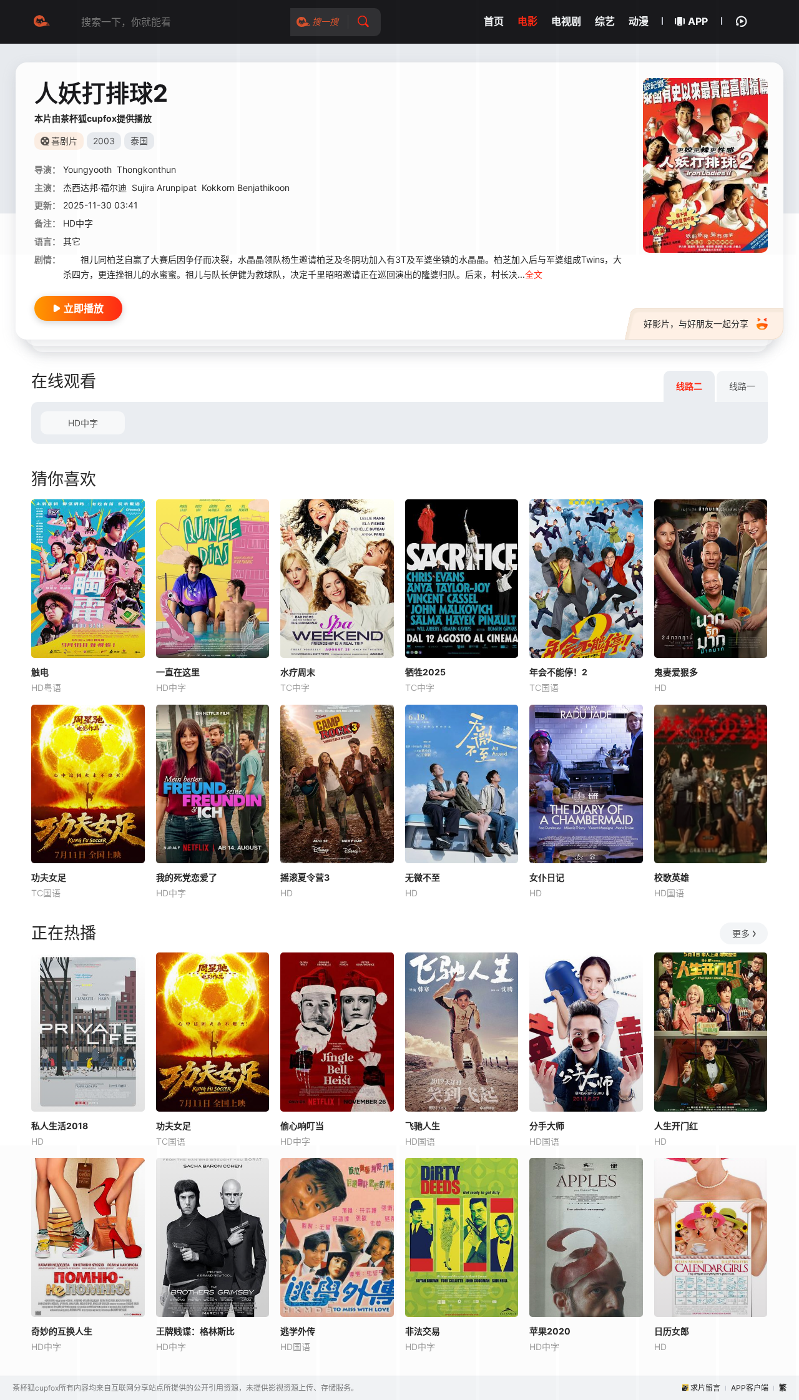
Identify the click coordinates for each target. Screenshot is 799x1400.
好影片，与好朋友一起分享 (696, 323)
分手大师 (546, 1125)
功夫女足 (48, 877)
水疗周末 (297, 672)
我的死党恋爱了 (186, 877)
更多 (741, 933)
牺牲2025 (425, 672)
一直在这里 (178, 672)
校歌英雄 (671, 877)
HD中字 (83, 423)
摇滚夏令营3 (305, 877)
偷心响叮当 (302, 1125)
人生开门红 (676, 1125)
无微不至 (422, 877)
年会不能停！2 (558, 672)
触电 (40, 672)
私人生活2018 (59, 1125)
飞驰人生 (422, 1125)
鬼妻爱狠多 (676, 672)
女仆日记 (546, 877)
